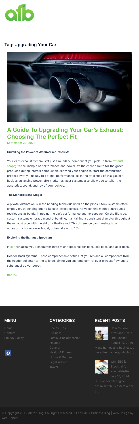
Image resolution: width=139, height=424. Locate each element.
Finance (55, 342)
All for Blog (36, 413)
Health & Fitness (61, 352)
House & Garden (61, 357)
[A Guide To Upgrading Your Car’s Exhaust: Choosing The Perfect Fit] (69, 86)
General (55, 347)
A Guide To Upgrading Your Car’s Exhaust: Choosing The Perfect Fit (65, 133)
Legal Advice (58, 362)
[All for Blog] (19, 12)
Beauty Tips (58, 328)
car (12, 246)
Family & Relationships (65, 338)
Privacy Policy (14, 338)
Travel (54, 367)
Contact (9, 333)
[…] (132, 352)
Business (55, 333)
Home (8, 328)
